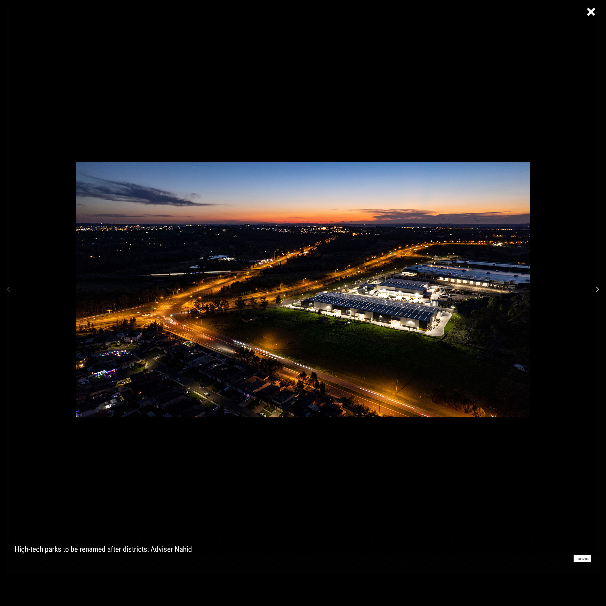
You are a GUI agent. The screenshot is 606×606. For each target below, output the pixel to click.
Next (597, 289)
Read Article (582, 558)
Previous (8, 289)
